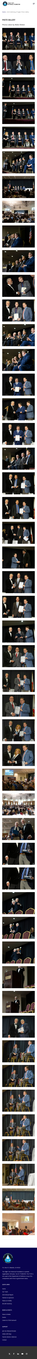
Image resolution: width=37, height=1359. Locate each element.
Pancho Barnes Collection (9, 1337)
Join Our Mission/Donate (9, 1331)
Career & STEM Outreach (9, 1320)
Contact (4, 1340)
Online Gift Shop (6, 1334)
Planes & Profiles (7, 1301)
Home (4, 12)
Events (4, 1317)
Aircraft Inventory (7, 1303)
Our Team (5, 1292)
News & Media (6, 1314)
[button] (34, 4)
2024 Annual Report (7, 1295)
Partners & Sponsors (8, 1298)
